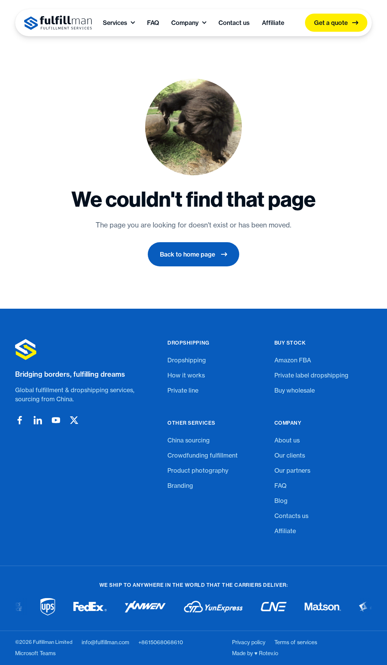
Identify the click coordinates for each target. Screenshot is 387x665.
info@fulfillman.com (105, 642)
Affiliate (273, 22)
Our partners (292, 470)
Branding (180, 485)
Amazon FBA (292, 360)
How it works (186, 375)
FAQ (153, 22)
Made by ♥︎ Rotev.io (255, 653)
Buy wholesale (294, 390)
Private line (182, 390)
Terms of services (295, 642)
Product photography (197, 470)
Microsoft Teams (35, 653)
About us (287, 440)
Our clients (289, 455)
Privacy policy (248, 642)
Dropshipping (186, 360)
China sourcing (188, 440)
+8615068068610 (160, 642)
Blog (281, 500)
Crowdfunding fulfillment (202, 455)
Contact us (234, 22)
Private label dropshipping (311, 375)
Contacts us (291, 516)
